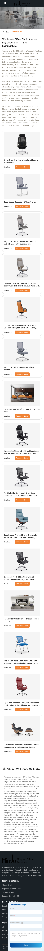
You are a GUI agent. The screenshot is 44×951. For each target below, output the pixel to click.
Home (8, 32)
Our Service (7, 938)
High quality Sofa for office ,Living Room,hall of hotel (21, 620)
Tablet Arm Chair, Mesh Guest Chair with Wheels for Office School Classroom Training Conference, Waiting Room (22, 663)
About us (6, 927)
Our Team (6, 934)
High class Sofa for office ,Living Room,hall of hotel (22, 410)
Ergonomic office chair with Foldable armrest (19, 368)
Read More (8, 167)
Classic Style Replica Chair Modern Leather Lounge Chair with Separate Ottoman (21, 746)
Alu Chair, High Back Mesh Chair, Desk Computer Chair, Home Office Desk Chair (20, 494)
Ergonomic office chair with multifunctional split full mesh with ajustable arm (21, 242)
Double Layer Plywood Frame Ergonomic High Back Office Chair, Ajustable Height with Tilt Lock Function (20, 537)
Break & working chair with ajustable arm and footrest (21, 161)
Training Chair (8, 892)
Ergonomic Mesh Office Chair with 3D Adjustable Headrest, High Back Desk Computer (19, 579)
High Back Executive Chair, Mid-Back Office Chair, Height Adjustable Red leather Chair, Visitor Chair (21, 705)
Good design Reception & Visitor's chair (20, 202)
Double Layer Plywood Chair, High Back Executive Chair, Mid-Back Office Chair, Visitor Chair (20, 328)
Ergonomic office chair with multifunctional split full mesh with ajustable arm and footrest (21, 453)
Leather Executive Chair (11, 896)
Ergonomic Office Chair (11, 888)
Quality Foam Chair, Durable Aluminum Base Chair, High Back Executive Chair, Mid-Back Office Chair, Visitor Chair (22, 286)
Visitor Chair (7, 885)
